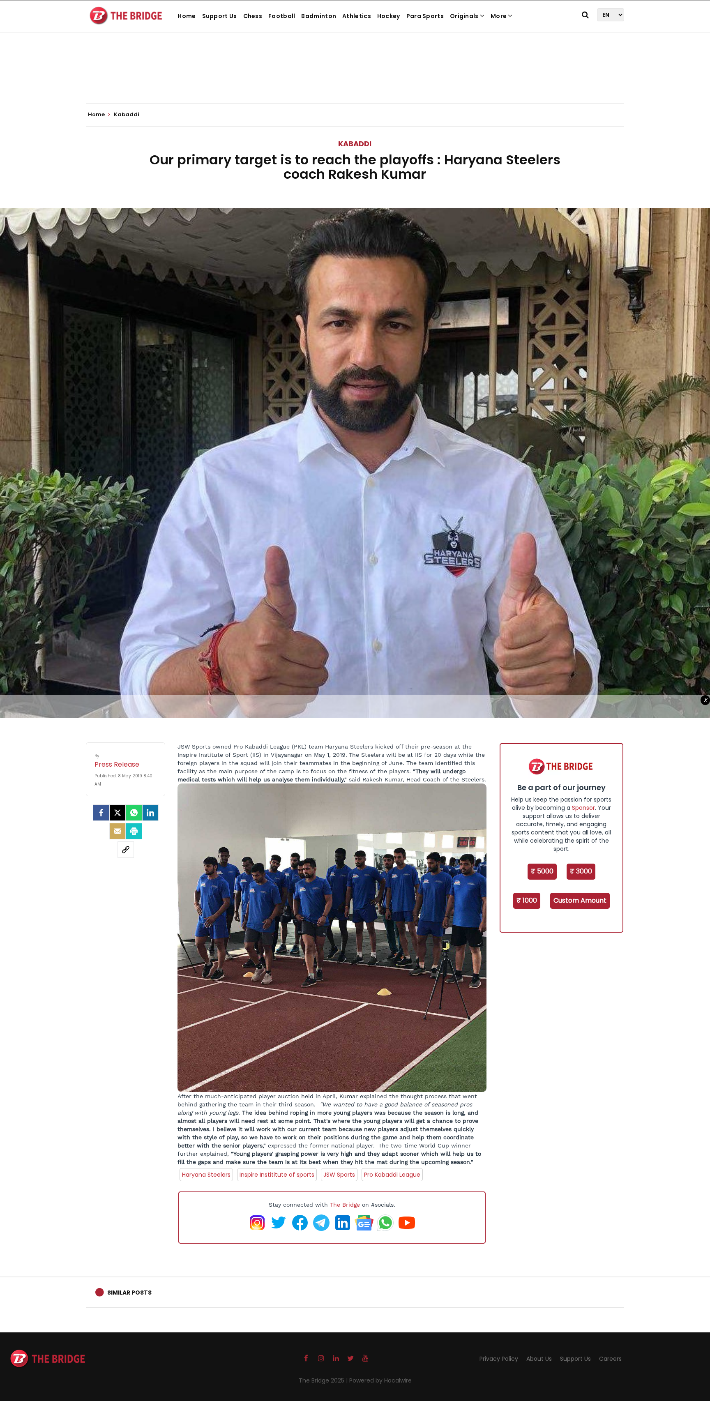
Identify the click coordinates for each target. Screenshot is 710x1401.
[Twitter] (117, 812)
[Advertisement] (355, 78)
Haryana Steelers (206, 1175)
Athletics (356, 16)
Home (187, 16)
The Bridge (345, 1204)
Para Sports (425, 16)
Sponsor (583, 808)
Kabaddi (354, 143)
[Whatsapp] (134, 812)
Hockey (388, 16)
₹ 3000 (581, 871)
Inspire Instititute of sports (277, 1175)
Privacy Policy (498, 1359)
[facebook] (101, 812)
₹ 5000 (542, 871)
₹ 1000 (526, 900)
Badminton (318, 16)
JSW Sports (339, 1175)
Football (281, 16)
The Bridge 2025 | (324, 1380)
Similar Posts (129, 1292)
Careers (610, 1359)
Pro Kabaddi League (392, 1175)
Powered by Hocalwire (380, 1380)
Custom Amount (579, 900)
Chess (253, 16)
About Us (539, 1359)
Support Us (219, 16)
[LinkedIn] (150, 812)
